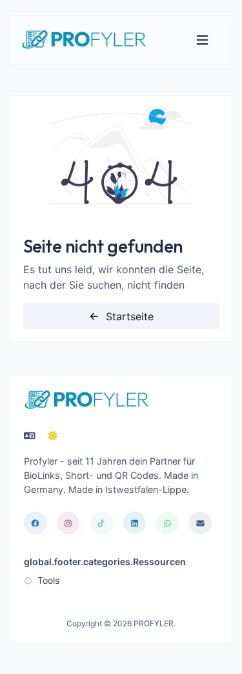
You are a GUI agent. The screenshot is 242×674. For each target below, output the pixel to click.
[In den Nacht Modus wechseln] (52, 435)
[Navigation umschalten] (202, 40)
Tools (47, 580)
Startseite (128, 316)
